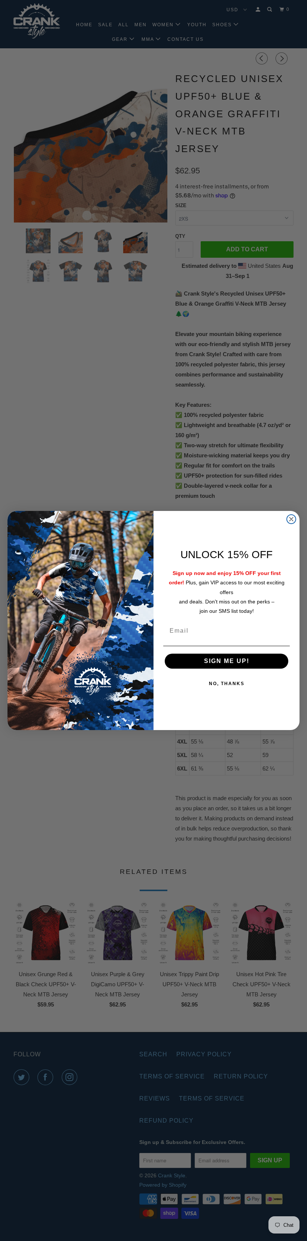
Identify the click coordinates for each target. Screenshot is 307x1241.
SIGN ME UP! (226, 661)
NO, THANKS (226, 683)
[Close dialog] (291, 519)
